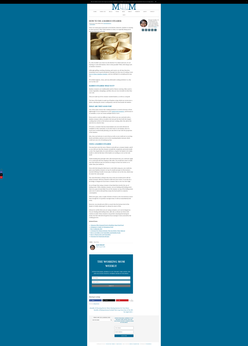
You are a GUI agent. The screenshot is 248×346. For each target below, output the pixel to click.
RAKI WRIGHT (100, 245)
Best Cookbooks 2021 (96, 229)
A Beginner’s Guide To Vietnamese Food (101, 227)
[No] (246, 2)
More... (155, 26)
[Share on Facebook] (1, 172)
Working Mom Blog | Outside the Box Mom (124, 4)
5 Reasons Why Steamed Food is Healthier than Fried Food (107, 225)
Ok (155, 1)
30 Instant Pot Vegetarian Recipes (99, 236)
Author (91, 242)
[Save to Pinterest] (1, 177)
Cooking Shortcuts (96, 303)
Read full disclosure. (107, 23)
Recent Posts (96, 242)
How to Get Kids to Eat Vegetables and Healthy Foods (105, 232)
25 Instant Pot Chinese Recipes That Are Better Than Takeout (107, 231)
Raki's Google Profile (100, 246)
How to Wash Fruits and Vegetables (100, 234)
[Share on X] (1, 174)
